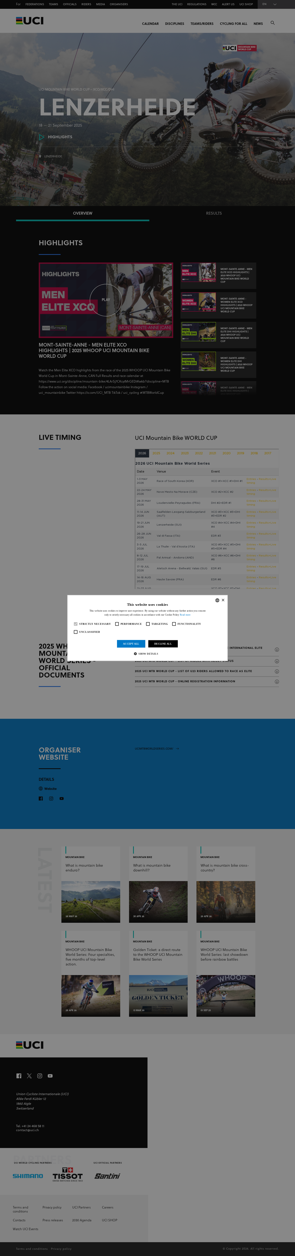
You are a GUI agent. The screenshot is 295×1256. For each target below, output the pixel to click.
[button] (147, 654)
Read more (185, 614)
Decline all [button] (163, 643)
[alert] (147, 628)
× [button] (222, 600)
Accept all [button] (131, 643)
